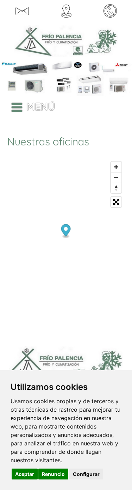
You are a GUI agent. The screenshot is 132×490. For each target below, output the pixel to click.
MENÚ (40, 106)
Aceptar (24, 474)
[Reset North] (116, 188)
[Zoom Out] (116, 177)
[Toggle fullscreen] (116, 202)
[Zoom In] (116, 167)
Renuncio (53, 474)
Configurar (86, 474)
